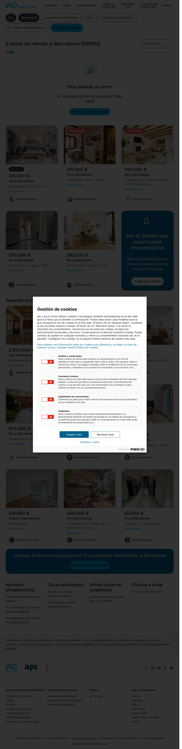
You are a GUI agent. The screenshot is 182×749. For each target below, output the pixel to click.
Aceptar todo (74, 434)
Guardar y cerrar (89, 442)
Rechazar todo (105, 434)
